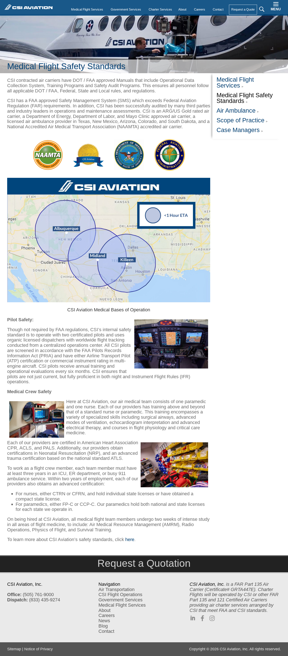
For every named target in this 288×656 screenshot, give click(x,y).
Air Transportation (116, 589)
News (104, 620)
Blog (103, 626)
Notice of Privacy (38, 649)
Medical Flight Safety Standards (245, 98)
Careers (106, 615)
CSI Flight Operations (120, 594)
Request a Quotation (144, 563)
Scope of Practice (240, 120)
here (129, 539)
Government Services (120, 599)
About (104, 610)
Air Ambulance (236, 110)
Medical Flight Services (235, 82)
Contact (106, 631)
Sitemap (14, 649)
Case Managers (238, 130)
